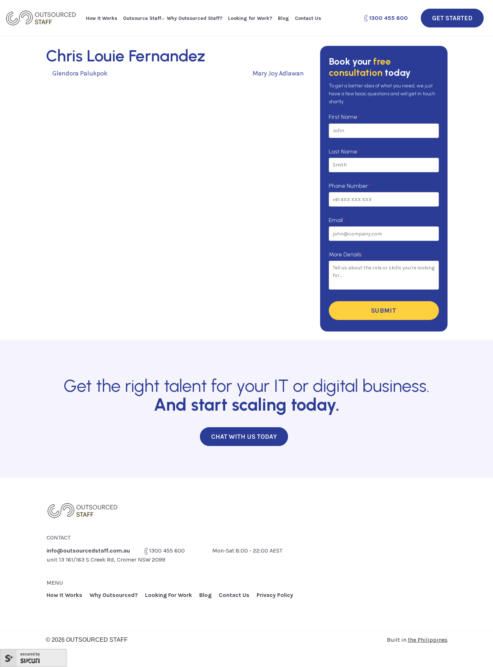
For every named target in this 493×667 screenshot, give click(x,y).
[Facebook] (410, 598)
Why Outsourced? (114, 595)
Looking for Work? (250, 18)
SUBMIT (383, 311)
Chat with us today (244, 437)
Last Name (344, 151)
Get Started (452, 18)
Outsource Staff (142, 18)
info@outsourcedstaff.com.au (88, 550)
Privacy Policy (275, 595)
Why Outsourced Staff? (194, 18)
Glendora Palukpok (79, 73)
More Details (346, 254)
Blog (283, 18)
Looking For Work (168, 595)
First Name (344, 116)
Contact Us (308, 18)
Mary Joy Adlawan (279, 73)
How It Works (101, 18)
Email (337, 220)
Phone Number (349, 185)
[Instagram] (442, 598)
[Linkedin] (426, 598)
